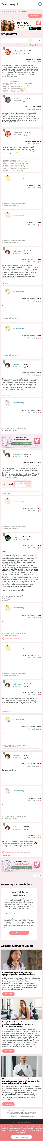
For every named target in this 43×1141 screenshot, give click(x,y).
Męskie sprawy (12, 11)
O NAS (14, 1123)
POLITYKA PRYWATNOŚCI (24, 1123)
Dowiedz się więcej (21, 1132)
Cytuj (28, 62)
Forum (3, 11)
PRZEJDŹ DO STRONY (21, 1137)
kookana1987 (17, 51)
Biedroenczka (17, 251)
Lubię (33, 62)
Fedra (15, 537)
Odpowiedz (34, 16)
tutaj (5, 927)
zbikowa (15, 98)
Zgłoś (39, 62)
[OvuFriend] (9, 5)
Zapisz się (19, 933)
